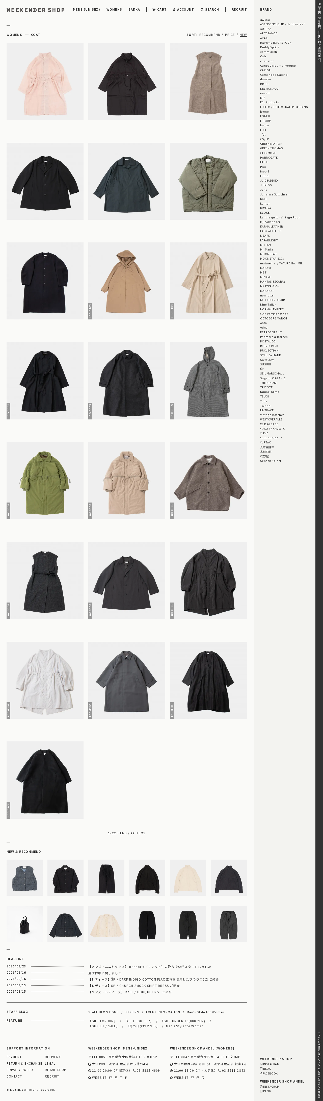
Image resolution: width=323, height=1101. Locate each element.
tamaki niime (270, 392)
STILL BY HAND (270, 355)
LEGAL (50, 1063)
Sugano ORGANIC (273, 378)
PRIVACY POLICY (20, 1070)
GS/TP (264, 139)
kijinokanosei (270, 222)
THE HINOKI (268, 383)
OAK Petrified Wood (274, 314)
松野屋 (264, 456)
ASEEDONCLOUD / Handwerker (282, 24)
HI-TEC (265, 162)
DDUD (264, 84)
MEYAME (266, 277)
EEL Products (269, 102)
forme (264, 111)
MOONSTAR (268, 254)
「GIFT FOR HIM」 (102, 1021)
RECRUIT (239, 9)
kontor (265, 203)
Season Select (270, 461)
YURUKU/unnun (271, 438)
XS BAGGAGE (269, 424)
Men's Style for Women (205, 1012)
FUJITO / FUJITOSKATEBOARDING (284, 107)
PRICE (230, 34)
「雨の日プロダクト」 (142, 1026)
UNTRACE (267, 410)
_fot (263, 134)
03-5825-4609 (148, 1070)
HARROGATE (269, 157)
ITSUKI (265, 176)
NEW (243, 34)
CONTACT (14, 1076)
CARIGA (265, 70)
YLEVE (264, 433)
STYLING (132, 1012)
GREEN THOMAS (271, 148)
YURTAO (266, 442)
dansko (265, 79)
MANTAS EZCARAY (272, 281)
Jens (263, 189)
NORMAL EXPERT (272, 309)
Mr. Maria (266, 249)
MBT (263, 272)
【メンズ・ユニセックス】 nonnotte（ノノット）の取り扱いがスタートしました (149, 966)
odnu (264, 327)
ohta (263, 323)
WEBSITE (99, 1078)
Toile (263, 401)
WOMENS (114, 9)
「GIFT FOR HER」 (139, 1021)
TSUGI (264, 396)
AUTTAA (266, 29)
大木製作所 (267, 447)
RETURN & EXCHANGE (24, 1063)
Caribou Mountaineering (278, 65)
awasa (265, 19)
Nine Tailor (268, 304)
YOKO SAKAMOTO (273, 429)
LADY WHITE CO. (271, 231)
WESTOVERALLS (271, 419)
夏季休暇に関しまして (105, 973)
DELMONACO (269, 88)
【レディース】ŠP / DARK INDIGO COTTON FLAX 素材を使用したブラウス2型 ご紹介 (153, 979)
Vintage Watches (272, 415)
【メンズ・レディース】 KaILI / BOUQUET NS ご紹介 (130, 992)
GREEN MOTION (271, 143)
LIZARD (265, 235)
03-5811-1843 (233, 1070)
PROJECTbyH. (270, 350)
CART (162, 9)
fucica (264, 125)
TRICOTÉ (266, 387)
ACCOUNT (185, 9)
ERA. (263, 97)
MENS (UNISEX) (86, 9)
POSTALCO (268, 341)
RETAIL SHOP (55, 1070)
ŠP (262, 369)
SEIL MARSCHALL (272, 373)
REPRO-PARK (269, 346)
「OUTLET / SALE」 (104, 1026)
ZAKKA (134, 9)
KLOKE (265, 212)
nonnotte (267, 295)
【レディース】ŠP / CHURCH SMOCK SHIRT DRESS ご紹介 (134, 985)
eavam (265, 93)
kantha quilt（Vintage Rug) (280, 217)
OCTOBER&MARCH (273, 318)
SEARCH (212, 9)
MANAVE (266, 268)
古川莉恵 (266, 451)
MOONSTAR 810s (272, 258)
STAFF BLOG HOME (103, 1012)
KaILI (263, 199)
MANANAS (267, 291)
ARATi (264, 38)
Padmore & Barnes (274, 337)
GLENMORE (268, 153)
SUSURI (265, 364)
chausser (267, 61)
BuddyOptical (270, 47)
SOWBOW (267, 360)
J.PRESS (266, 185)
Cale (263, 56)
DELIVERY (53, 1057)
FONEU (265, 116)
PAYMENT (14, 1057)
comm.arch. (269, 51)
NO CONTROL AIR (272, 300)
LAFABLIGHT (269, 240)
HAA (263, 166)
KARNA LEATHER (271, 226)
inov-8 (264, 171)
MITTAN (265, 245)
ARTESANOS (269, 33)
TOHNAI (266, 406)
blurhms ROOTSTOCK (275, 42)
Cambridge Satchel (274, 74)
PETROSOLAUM (271, 332)
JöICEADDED (269, 180)
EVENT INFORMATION (163, 1012)
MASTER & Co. (270, 286)
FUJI (263, 130)
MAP (153, 1057)
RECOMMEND (210, 34)
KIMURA (265, 208)
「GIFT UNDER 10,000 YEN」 (183, 1021)
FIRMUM (266, 120)
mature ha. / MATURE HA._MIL (281, 263)
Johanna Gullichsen (275, 194)
